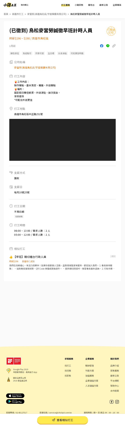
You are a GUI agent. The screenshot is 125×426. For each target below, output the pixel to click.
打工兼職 (65, 4)
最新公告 (103, 4)
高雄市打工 (17, 14)
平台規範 (114, 380)
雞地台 (91, 4)
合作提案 (114, 390)
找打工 (68, 365)
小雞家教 (79, 4)
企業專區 (117, 4)
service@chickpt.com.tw (60, 412)
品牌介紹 (114, 365)
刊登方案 (89, 370)
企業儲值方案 (91, 380)
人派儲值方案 (91, 385)
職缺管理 (89, 365)
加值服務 (89, 375)
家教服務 (114, 370)
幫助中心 (114, 385)
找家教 (68, 375)
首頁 (6, 14)
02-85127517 (21, 412)
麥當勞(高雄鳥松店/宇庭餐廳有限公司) (46, 14)
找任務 (68, 370)
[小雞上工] (10, 4)
